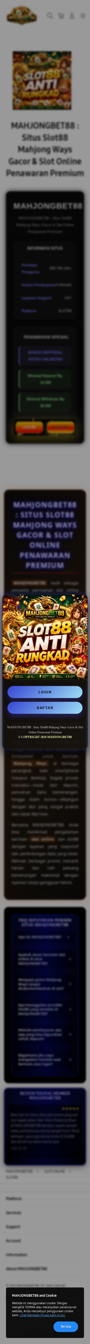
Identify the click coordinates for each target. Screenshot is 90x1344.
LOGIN (45, 692)
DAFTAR (45, 708)
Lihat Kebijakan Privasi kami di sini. (43, 1315)
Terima (65, 1326)
